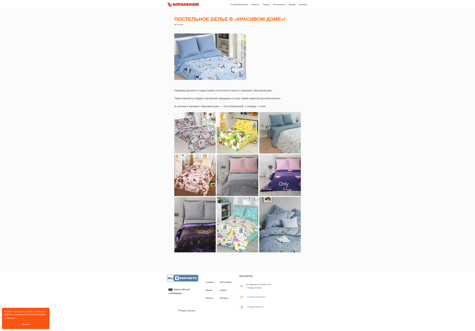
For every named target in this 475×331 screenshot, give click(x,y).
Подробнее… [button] (11, 318)
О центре (210, 282)
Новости (255, 4)
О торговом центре (239, 4)
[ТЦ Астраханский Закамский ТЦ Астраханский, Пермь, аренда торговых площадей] (183, 4)
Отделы (266, 4)
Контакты (303, 4)
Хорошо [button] (25, 324)
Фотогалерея (279, 4)
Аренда (292, 4)
